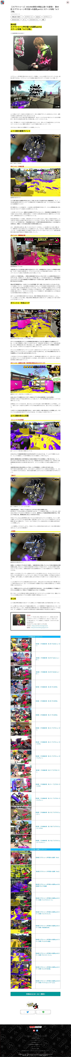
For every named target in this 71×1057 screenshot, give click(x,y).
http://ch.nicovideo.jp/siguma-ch (39, 627)
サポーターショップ (35, 1046)
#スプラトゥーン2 (28, 16)
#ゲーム (24, 19)
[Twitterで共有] (27, 1012)
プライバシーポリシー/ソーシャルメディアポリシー (35, 1036)
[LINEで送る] (43, 1012)
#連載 (43, 19)
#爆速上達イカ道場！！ (16, 16)
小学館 (35, 1034)
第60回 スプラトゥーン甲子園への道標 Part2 (47, 871)
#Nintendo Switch (15, 19)
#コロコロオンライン (34, 19)
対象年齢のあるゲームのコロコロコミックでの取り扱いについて (35, 1050)
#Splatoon (38, 16)
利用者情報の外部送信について (35, 1044)
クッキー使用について (35, 1040)
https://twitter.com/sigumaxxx (40, 625)
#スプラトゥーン (47, 16)
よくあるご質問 (35, 1048)
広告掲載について (35, 1042)
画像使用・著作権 (35, 1038)
